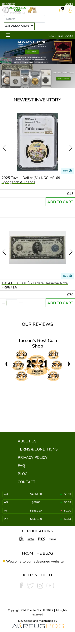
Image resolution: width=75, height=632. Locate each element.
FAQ (21, 465)
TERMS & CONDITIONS (38, 449)
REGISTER (8, 4)
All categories (17, 26)
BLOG (23, 474)
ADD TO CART (60, 202)
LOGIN (69, 4)
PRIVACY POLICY (33, 457)
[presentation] (4, 141)
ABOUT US (27, 441)
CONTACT (26, 482)
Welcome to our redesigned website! (35, 561)
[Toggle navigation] (7, 35)
